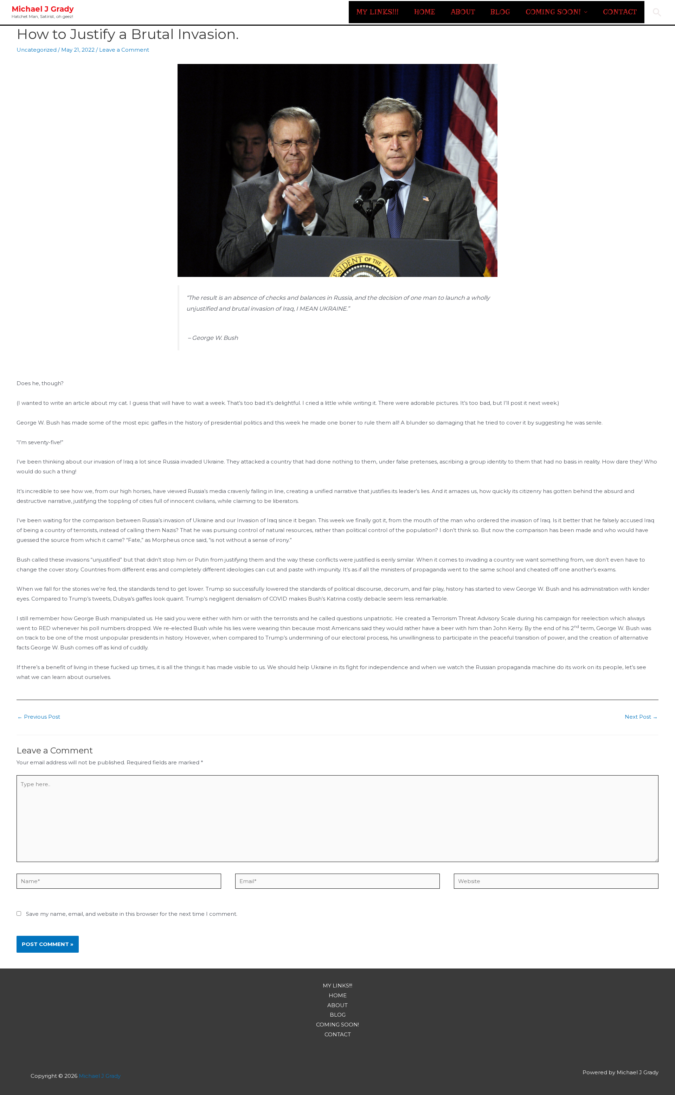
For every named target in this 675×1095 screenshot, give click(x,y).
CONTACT (620, 12)
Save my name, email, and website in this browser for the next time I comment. (131, 914)
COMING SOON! (553, 12)
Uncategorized (37, 49)
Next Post (641, 716)
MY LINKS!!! (377, 12)
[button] (657, 12)
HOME (424, 12)
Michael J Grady (43, 9)
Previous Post (38, 716)
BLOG (500, 12)
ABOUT (463, 12)
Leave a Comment (124, 49)
